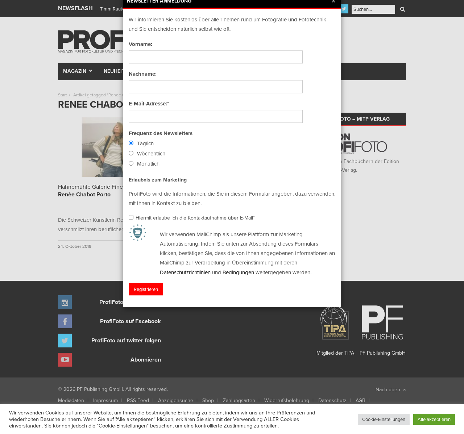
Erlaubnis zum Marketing (158, 179)
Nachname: (143, 74)
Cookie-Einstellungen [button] (383, 419)
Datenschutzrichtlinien (185, 272)
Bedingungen (238, 272)
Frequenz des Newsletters (160, 133)
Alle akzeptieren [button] (434, 419)
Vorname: (140, 44)
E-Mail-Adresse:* (149, 104)
